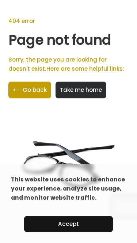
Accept (68, 224)
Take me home (81, 90)
